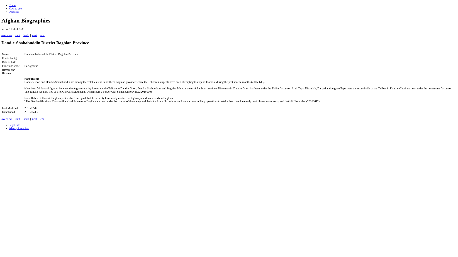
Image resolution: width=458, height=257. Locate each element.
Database (14, 11)
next (34, 35)
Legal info (14, 125)
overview (6, 35)
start (17, 35)
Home (12, 5)
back (26, 35)
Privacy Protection (19, 128)
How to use (15, 8)
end (42, 35)
